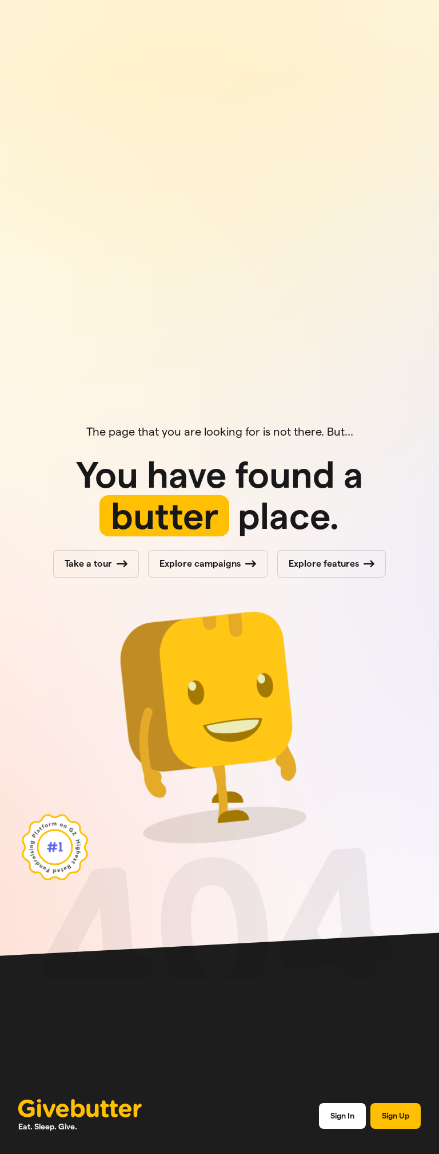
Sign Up (395, 1115)
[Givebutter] (80, 1108)
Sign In (342, 1115)
